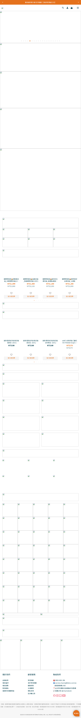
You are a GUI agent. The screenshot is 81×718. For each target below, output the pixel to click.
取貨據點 (5, 688)
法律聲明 (31, 688)
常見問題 (31, 680)
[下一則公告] (78, 2)
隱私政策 (31, 691)
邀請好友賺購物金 (8, 691)
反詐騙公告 (31, 693)
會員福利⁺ (6, 683)
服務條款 (31, 685)
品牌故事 (5, 680)
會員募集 (5, 685)
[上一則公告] (3, 2)
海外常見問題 (32, 683)
